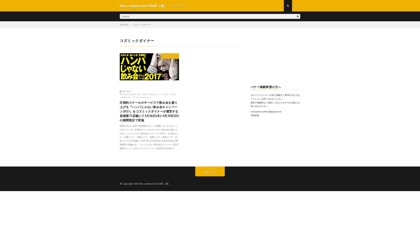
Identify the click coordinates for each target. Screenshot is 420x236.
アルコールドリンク (131, 94)
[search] (297, 16)
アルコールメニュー (150, 94)
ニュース (171, 56)
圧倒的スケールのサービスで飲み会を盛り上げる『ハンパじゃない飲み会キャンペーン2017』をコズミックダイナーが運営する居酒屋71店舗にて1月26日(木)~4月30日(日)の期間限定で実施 (149, 111)
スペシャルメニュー (142, 97)
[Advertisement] (275, 58)
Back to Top (210, 172)
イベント (165, 94)
